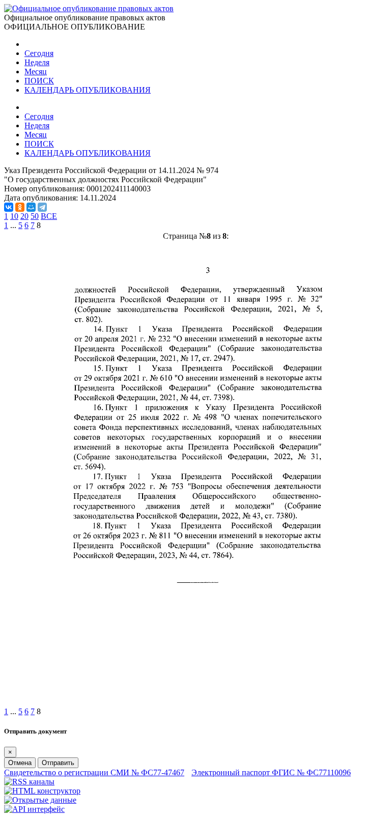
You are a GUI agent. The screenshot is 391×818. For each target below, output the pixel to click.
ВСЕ (49, 216)
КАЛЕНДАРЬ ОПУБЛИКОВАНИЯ (87, 90)
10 (14, 216)
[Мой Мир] (31, 207)
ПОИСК (39, 80)
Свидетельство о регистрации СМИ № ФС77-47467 (94, 772)
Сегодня (38, 53)
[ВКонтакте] (8, 207)
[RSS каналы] (29, 781)
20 (24, 216)
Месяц (35, 71)
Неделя (36, 62)
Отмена (20, 763)
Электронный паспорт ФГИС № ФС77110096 (271, 772)
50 (35, 216)
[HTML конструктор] (42, 790)
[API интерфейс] (34, 809)
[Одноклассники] (19, 207)
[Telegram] (42, 207)
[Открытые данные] (40, 800)
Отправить (58, 763)
